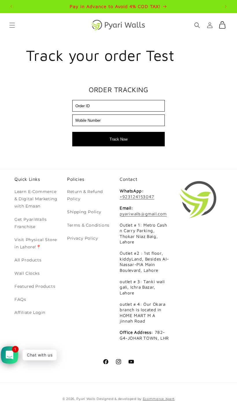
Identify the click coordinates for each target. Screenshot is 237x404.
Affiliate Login (29, 312)
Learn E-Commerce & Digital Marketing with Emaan (35, 199)
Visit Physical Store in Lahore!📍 (35, 243)
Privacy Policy (82, 238)
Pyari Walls (85, 399)
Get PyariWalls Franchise (30, 223)
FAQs (20, 299)
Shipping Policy (84, 211)
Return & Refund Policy (85, 195)
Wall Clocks (27, 273)
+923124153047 (137, 196)
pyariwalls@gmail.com (143, 213)
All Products (27, 260)
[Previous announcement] (11, 6)
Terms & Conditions (88, 225)
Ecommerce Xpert (159, 399)
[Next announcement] (225, 6)
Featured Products (34, 286)
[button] (12, 25)
